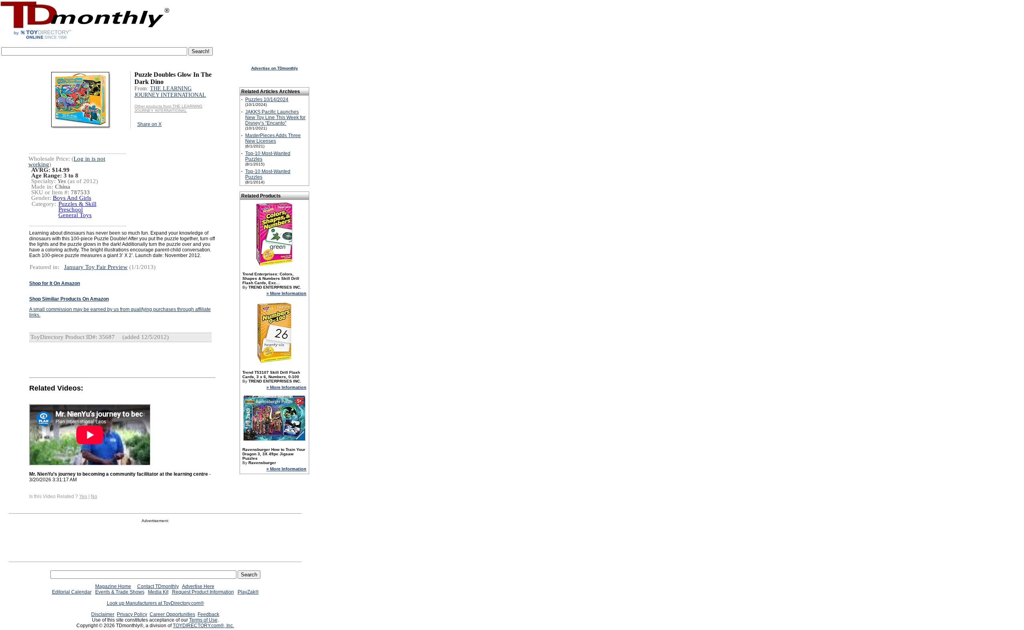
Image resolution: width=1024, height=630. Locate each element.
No (94, 496)
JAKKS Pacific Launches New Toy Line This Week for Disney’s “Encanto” (275, 117)
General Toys (75, 215)
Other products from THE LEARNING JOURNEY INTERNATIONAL (168, 108)
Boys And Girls (72, 198)
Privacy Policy (132, 614)
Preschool (70, 209)
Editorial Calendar (72, 592)
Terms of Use (203, 620)
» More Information (286, 293)
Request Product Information (203, 592)
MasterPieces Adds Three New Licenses (273, 138)
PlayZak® (248, 592)
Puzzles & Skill (77, 204)
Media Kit (158, 592)
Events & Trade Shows (119, 592)
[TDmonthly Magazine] (85, 39)
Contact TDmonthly (158, 586)
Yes (83, 496)
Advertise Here (198, 586)
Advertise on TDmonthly (274, 68)
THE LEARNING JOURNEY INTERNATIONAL (170, 92)
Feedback (208, 614)
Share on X (149, 124)
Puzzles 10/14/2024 (266, 99)
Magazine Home (113, 586)
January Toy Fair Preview (96, 267)
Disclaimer (102, 614)
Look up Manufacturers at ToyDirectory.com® (155, 603)
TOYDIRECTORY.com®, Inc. (203, 625)
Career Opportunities (172, 614)
